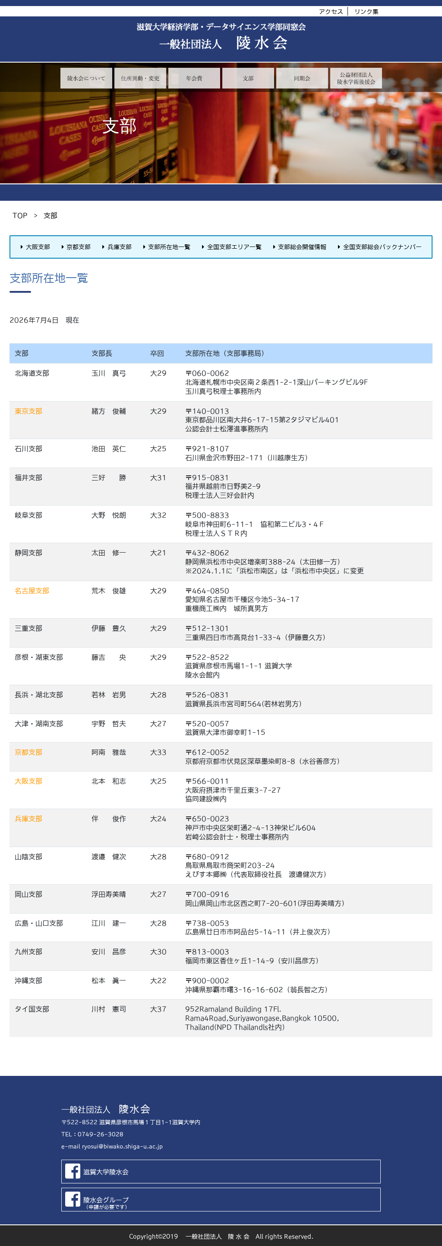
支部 (50, 215)
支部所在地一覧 (169, 247)
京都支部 (78, 247)
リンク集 (366, 12)
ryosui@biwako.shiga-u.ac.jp (122, 1146)
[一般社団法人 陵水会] (221, 30)
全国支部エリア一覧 (234, 247)
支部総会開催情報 (302, 247)
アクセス (331, 12)
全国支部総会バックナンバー (382, 247)
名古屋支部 (32, 590)
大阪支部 (38, 247)
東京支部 (28, 411)
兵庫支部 (119, 247)
